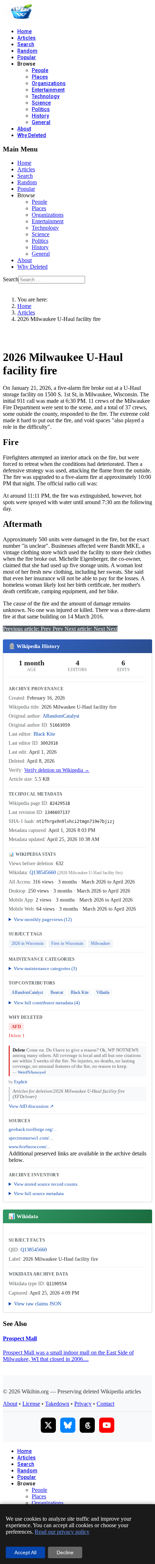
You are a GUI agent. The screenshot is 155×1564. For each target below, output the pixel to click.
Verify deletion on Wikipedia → (56, 770)
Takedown (57, 1404)
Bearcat (56, 992)
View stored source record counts (46, 1184)
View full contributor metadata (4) (47, 1002)
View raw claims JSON (37, 1304)
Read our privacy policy (62, 1532)
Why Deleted (31, 135)
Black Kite (44, 734)
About (24, 129)
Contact (105, 1404)
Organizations (49, 83)
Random (27, 51)
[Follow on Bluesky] (67, 1425)
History (40, 116)
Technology (45, 96)
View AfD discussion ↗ (31, 1106)
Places (40, 77)
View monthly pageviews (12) (43, 919)
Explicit (20, 1081)
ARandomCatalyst (61, 716)
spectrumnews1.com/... (31, 1138)
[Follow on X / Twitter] (48, 1425)
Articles (26, 38)
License (31, 1404)
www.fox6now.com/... (29, 1146)
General (41, 122)
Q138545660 (43, 872)
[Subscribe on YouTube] (106, 1425)
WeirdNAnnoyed (32, 1072)
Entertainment (48, 90)
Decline (65, 1552)
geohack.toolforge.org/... (33, 1129)
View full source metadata (39, 1193)
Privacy (83, 1404)
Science (41, 103)
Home (24, 31)
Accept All (25, 1552)
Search (25, 44)
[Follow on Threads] (87, 1425)
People (40, 70)
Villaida (102, 992)
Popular (26, 57)
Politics (41, 109)
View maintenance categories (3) (45, 968)
